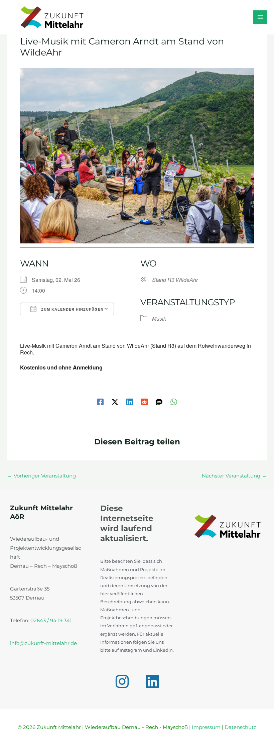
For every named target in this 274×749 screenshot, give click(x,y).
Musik (159, 318)
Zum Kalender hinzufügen (72, 309)
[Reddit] (144, 402)
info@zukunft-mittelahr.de (43, 643)
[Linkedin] (129, 402)
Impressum (206, 727)
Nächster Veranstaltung (234, 476)
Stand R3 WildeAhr (175, 280)
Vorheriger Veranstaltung (41, 476)
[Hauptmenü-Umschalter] (260, 17)
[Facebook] (100, 402)
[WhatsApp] (173, 402)
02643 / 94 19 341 (51, 621)
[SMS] (159, 402)
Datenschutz (240, 727)
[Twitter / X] (115, 402)
